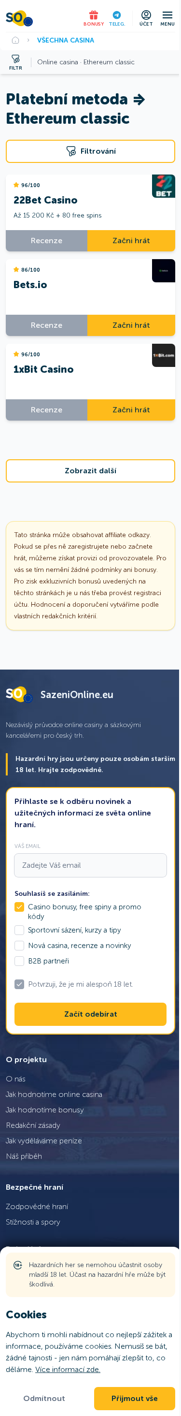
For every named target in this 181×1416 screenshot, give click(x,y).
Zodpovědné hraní (37, 1206)
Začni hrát (131, 240)
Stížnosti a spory (33, 1222)
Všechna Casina (65, 40)
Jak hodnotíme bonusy (45, 1110)
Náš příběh (24, 1156)
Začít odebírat (90, 1014)
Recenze (46, 240)
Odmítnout (44, 1398)
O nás (16, 1079)
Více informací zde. (67, 1369)
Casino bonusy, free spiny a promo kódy (84, 911)
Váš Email (27, 846)
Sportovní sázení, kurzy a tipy (74, 930)
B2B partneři (48, 961)
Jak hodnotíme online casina (54, 1094)
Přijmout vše (134, 1398)
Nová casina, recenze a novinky (79, 945)
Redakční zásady (33, 1125)
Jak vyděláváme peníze (44, 1141)
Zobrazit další (90, 471)
